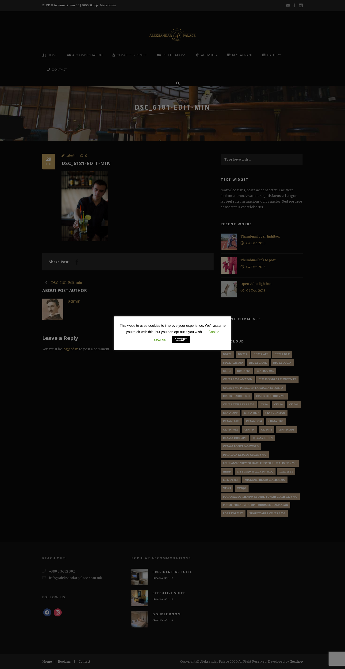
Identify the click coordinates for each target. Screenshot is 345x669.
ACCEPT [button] (181, 339)
